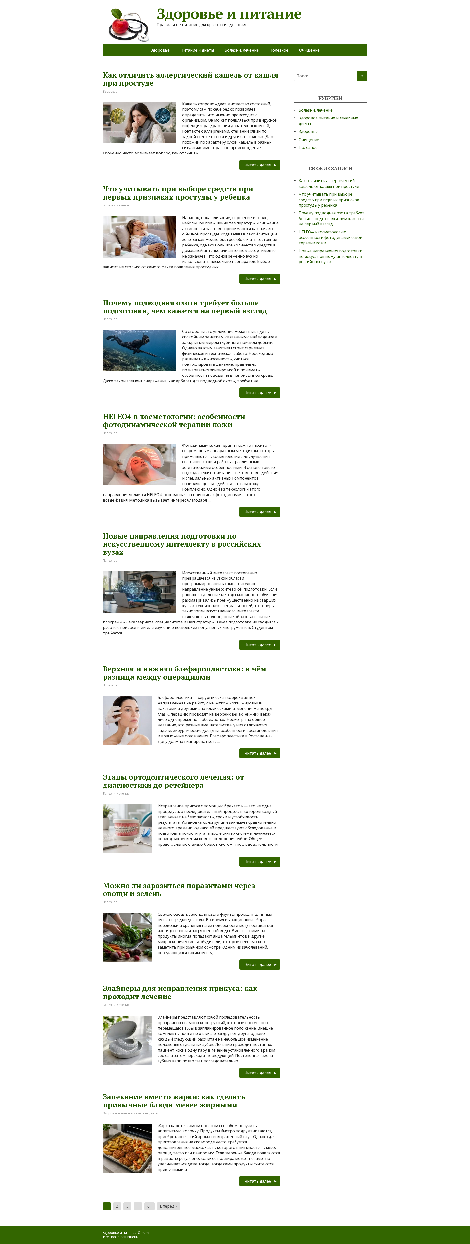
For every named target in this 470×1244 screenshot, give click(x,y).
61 (149, 1206)
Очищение (309, 50)
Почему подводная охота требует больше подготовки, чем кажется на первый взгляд (185, 307)
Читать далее (257, 165)
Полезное (279, 50)
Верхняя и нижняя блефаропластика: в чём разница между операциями (184, 673)
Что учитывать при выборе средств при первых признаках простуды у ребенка (178, 193)
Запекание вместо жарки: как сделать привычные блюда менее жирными (174, 1101)
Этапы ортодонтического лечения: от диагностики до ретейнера (173, 781)
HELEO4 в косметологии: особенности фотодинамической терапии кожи (174, 420)
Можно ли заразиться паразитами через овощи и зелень (179, 889)
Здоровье (160, 50)
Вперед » (168, 1206)
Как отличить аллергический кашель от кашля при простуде (190, 79)
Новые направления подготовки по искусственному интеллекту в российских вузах (182, 544)
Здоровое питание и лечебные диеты (130, 1113)
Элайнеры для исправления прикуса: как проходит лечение (180, 992)
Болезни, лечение (242, 50)
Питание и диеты (197, 50)
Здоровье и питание (120, 1232)
